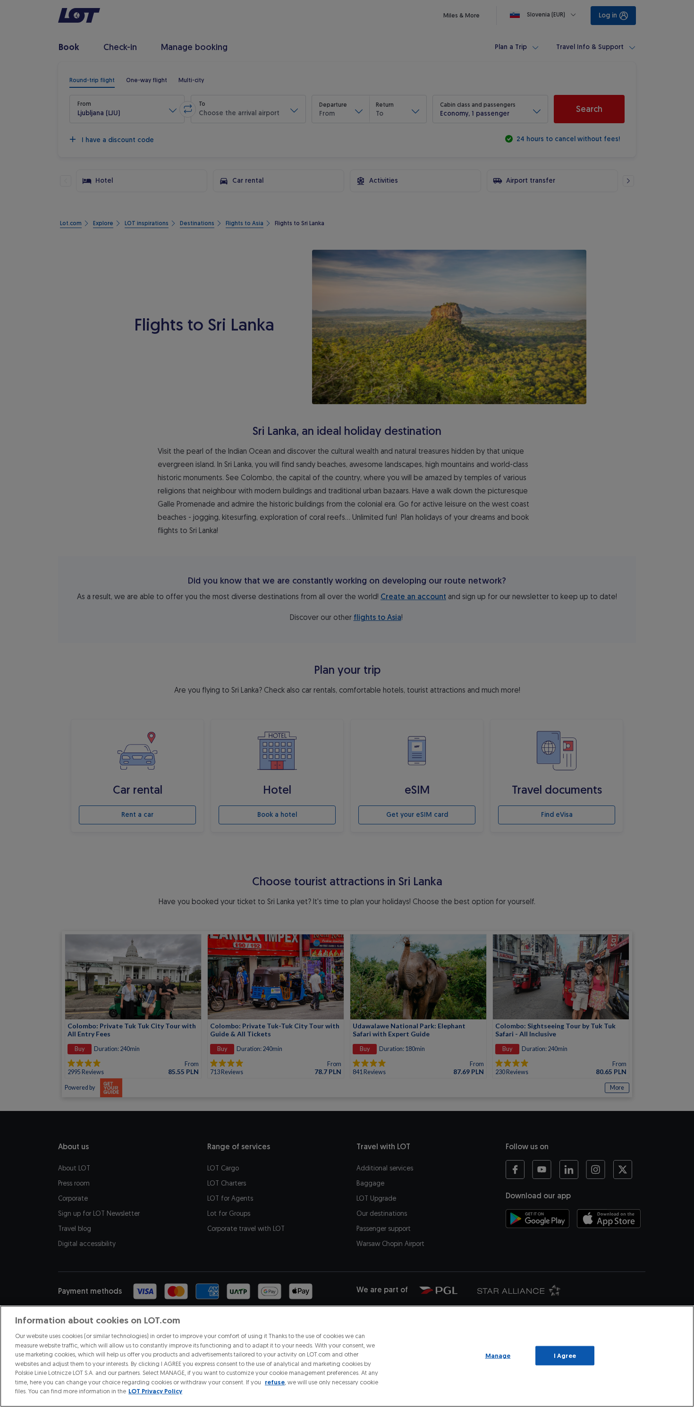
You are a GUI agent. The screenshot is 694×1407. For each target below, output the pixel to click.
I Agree (565, 1355)
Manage (498, 1355)
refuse (275, 1382)
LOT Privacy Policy (155, 1391)
